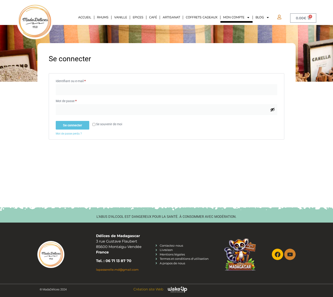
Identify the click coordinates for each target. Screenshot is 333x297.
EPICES (138, 17)
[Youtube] (290, 254)
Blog (260, 17)
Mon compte (233, 17)
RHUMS (103, 17)
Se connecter (72, 125)
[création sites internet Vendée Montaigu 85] (177, 289)
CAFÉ (153, 17)
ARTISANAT (171, 17)
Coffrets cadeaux (201, 17)
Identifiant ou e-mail (78, 80)
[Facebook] (277, 254)
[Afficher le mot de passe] (272, 109)
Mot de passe (74, 100)
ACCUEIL (84, 17)
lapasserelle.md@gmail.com (117, 269)
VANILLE (120, 17)
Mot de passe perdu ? (69, 133)
